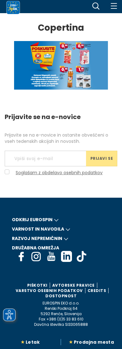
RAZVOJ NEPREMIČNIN (37, 238)
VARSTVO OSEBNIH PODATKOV (49, 290)
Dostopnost (61, 296)
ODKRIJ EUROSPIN (32, 219)
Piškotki (37, 285)
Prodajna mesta (94, 342)
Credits (97, 290)
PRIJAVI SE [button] (101, 158)
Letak (33, 342)
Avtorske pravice (73, 285)
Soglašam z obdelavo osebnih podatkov (59, 172)
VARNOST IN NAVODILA (38, 229)
